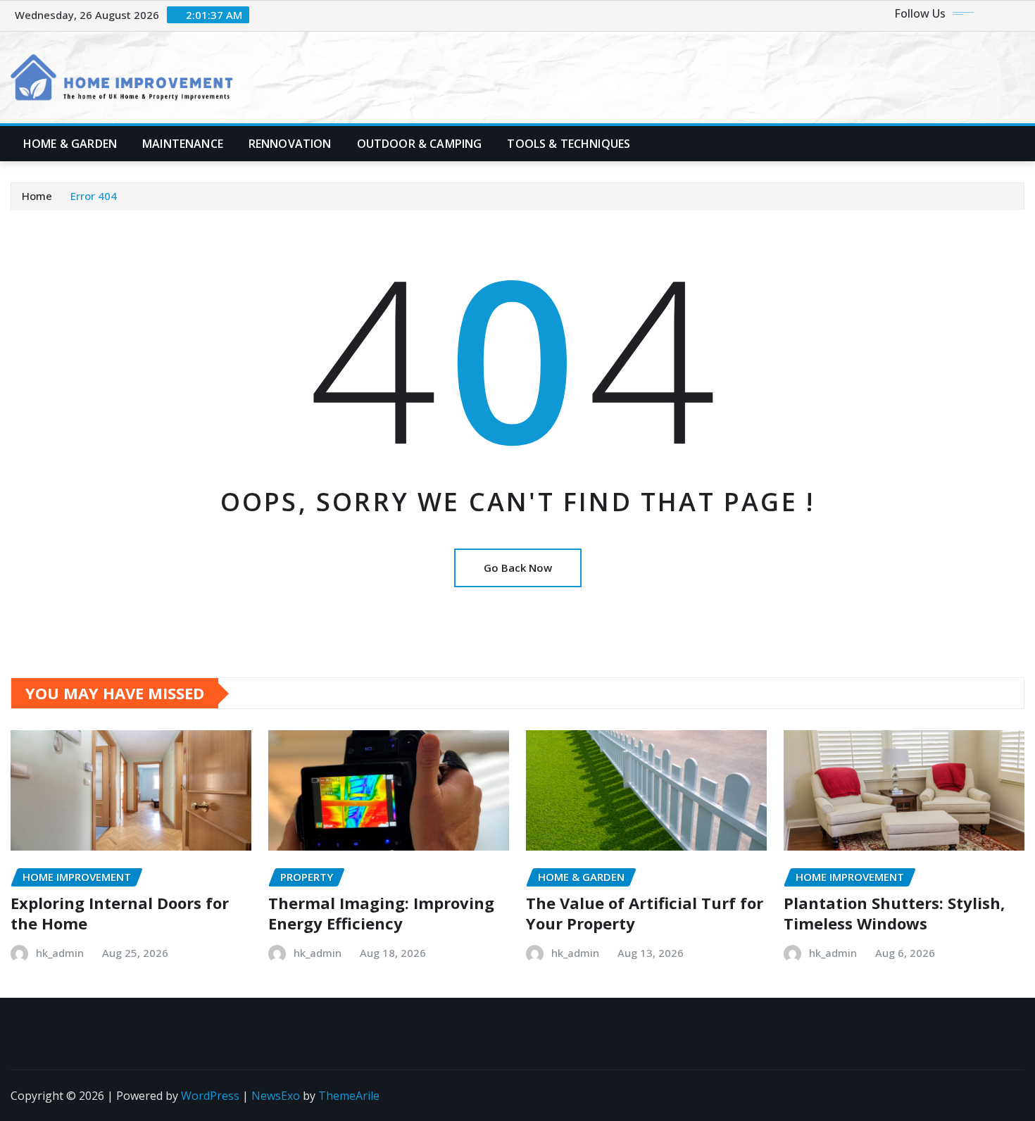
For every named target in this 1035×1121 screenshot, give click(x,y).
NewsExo (275, 1095)
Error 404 (93, 196)
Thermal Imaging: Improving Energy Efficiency (381, 913)
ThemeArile (349, 1095)
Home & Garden (70, 143)
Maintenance (182, 143)
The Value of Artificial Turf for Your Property (644, 913)
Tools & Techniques (568, 143)
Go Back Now (518, 567)
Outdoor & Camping (419, 143)
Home (37, 196)
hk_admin (60, 953)
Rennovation (290, 143)
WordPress (210, 1095)
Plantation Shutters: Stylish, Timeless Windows (894, 913)
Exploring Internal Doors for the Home (120, 913)
